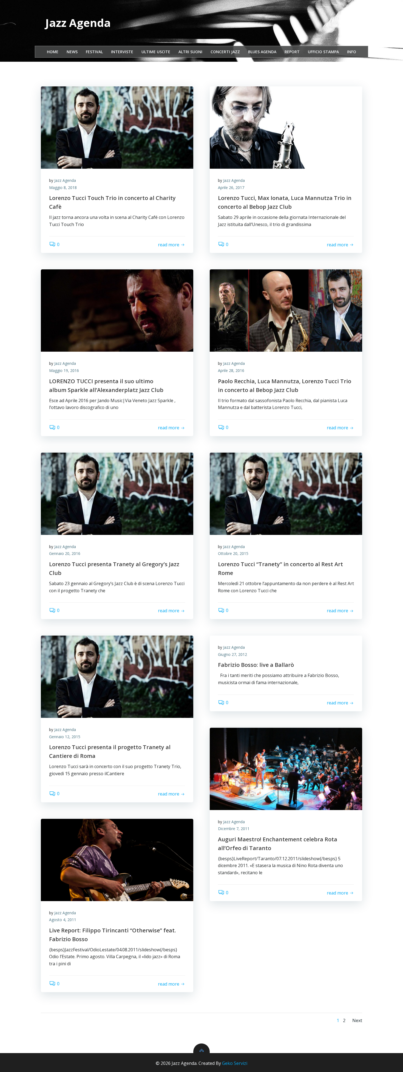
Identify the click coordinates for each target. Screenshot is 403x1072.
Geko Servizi (234, 1063)
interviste (122, 51)
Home (52, 51)
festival (94, 51)
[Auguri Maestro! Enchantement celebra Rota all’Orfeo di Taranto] (286, 769)
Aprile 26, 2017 (231, 187)
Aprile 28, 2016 (231, 370)
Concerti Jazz (225, 51)
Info (351, 51)
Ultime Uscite (155, 51)
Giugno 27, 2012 (232, 654)
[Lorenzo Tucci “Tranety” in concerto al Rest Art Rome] (286, 494)
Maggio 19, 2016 (64, 370)
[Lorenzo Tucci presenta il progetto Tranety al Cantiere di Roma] (117, 677)
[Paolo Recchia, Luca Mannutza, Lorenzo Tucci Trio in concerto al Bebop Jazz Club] (286, 310)
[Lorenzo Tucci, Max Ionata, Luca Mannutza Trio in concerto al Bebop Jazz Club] (286, 127)
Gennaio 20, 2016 (64, 553)
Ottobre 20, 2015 (233, 553)
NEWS (72, 51)
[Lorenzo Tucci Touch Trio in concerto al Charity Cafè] (117, 127)
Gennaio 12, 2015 (64, 736)
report (292, 51)
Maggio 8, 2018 (63, 187)
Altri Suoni (190, 51)
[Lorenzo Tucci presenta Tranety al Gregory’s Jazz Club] (117, 494)
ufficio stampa (323, 51)
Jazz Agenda (65, 180)
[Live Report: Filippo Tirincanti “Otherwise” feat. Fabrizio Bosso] (117, 860)
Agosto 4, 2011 (62, 919)
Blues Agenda (262, 51)
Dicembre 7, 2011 (233, 828)
